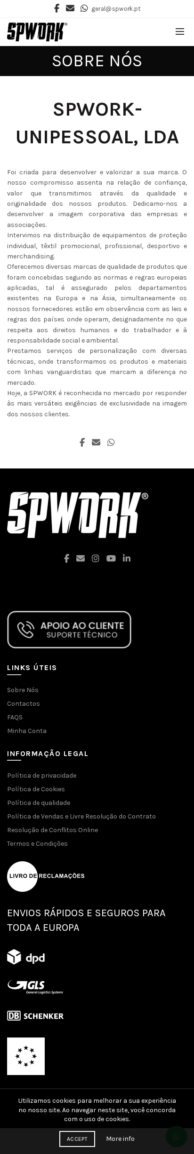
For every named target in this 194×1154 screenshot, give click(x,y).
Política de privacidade (41, 776)
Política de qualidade (38, 803)
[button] (97, 1110)
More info (120, 1139)
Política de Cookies (36, 789)
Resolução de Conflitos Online (52, 830)
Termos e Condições (37, 844)
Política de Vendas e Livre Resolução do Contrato (81, 816)
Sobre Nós (23, 690)
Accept (77, 1139)
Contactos (23, 704)
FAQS (15, 717)
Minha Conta (27, 731)
